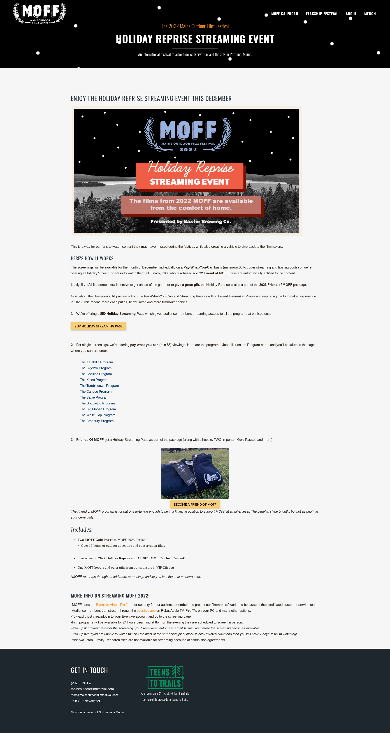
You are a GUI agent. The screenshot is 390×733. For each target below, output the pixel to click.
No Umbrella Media (111, 712)
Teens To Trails (180, 699)
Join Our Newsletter (85, 701)
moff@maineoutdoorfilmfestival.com (94, 695)
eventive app (146, 610)
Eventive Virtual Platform (114, 605)
